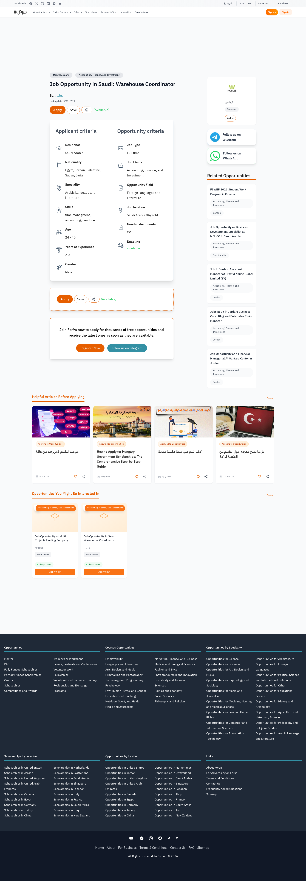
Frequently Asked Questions (224, 789)
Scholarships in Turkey (18, 810)
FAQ (191, 847)
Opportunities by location (121, 756)
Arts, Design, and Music (120, 669)
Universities (125, 12)
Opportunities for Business (223, 664)
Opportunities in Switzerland (173, 773)
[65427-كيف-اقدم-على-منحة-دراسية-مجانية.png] (184, 421)
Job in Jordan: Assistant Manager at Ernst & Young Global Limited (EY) (231, 274)
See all (270, 398)
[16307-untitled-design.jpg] (245, 421)
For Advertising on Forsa (221, 773)
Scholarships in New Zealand (71, 815)
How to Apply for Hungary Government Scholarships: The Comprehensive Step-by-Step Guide (119, 459)
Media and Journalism (119, 707)
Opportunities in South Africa (173, 805)
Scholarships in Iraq (66, 810)
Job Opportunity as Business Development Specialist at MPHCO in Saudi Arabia (229, 232)
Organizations (141, 12)
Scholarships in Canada (19, 794)
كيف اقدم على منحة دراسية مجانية (179, 451)
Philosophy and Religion (170, 701)
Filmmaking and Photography (124, 675)
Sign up (272, 12)
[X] (36, 3)
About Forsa (245, 3)
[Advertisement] (153, 873)
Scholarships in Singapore (69, 784)
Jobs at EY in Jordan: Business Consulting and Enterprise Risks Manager (231, 316)
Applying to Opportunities (50, 443)
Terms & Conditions (153, 847)
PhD (7, 664)
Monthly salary (61, 75)
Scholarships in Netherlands (71, 768)
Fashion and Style (166, 669)
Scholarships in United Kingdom (24, 778)
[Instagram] (42, 3)
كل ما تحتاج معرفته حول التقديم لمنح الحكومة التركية (241, 454)
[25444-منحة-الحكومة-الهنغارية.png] (122, 421)
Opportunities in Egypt (119, 799)
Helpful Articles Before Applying (58, 396)
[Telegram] (54, 3)
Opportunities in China (119, 815)
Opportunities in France (170, 799)
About (111, 847)
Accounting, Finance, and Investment (99, 75)
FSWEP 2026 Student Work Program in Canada (228, 191)
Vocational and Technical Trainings (75, 680)
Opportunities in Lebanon (171, 789)
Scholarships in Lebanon (68, 789)
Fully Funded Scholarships (21, 669)
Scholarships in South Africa (71, 805)
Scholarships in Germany (20, 805)
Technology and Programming (124, 680)
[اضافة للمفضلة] (75, 476)
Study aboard (91, 12)
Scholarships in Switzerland (70, 773)
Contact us (263, 3)
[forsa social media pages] (131, 838)
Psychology (112, 685)
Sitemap (211, 794)
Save (73, 109)
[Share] (86, 110)
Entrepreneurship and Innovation (176, 675)
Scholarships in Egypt (17, 799)
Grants (8, 680)
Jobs (76, 12)
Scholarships (12, 685)
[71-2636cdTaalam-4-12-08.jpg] (61, 421)
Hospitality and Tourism (170, 680)
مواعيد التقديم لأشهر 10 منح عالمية (57, 451)
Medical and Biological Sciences (175, 664)
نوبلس (59, 95)
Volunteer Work (63, 669)
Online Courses (60, 12)
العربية (229, 3)
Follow (230, 118)
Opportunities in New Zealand (173, 815)
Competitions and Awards (20, 691)
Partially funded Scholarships (22, 675)
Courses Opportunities (119, 647)
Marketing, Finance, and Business (176, 659)
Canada (217, 213)
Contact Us (213, 784)
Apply (57, 109)
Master (8, 659)
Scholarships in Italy (66, 794)
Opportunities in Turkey (120, 810)
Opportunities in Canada (120, 794)
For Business (282, 3)
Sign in (285, 12)
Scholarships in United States (23, 768)
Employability (114, 659)
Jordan (216, 297)
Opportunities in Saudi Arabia (173, 778)
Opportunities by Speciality (224, 647)
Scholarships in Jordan (18, 773)
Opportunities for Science (222, 659)
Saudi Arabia (219, 255)
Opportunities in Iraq (168, 810)
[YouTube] (60, 3)
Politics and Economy (168, 691)
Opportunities (40, 12)
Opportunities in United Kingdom (126, 778)
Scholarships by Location (20, 756)
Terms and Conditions (220, 778)
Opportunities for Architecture (275, 659)
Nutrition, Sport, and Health (122, 701)
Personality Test (108, 12)
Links (209, 756)
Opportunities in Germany (121, 805)
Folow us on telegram (127, 348)
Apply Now (55, 572)
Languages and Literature (121, 664)
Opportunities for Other (270, 685)
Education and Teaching (120, 696)
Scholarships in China (18, 815)
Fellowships (61, 675)
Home (99, 847)
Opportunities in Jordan (120, 773)
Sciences (160, 685)
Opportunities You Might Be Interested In (65, 493)
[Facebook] (30, 3)
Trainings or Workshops (68, 659)
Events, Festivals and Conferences (75, 664)
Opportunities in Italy (168, 794)
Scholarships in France (67, 799)
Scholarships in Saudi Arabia (71, 778)
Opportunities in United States (124, 768)
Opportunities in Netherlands (173, 768)
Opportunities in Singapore (172, 784)
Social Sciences (164, 696)
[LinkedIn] (48, 3)
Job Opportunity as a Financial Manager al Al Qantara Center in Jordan (231, 358)
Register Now (90, 348)
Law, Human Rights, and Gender (125, 691)
